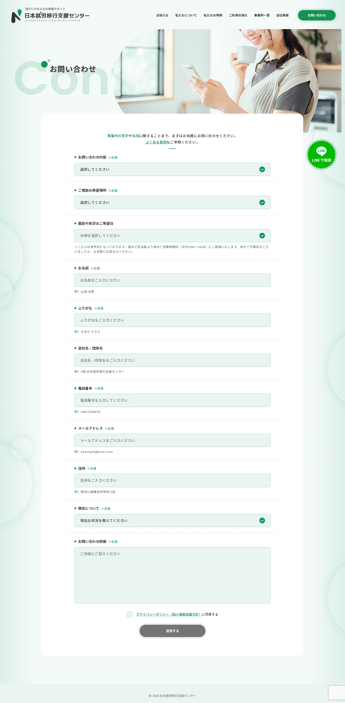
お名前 (89, 267)
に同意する (177, 614)
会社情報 (282, 15)
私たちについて (186, 15)
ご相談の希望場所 (97, 190)
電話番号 (90, 388)
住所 (87, 468)
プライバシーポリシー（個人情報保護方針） (169, 614)
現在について (94, 508)
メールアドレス (96, 428)
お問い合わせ (317, 15)
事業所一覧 (262, 15)
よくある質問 (156, 142)
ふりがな (90, 308)
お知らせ (162, 15)
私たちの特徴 (213, 15)
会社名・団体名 (90, 348)
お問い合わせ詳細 (97, 541)
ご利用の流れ (238, 15)
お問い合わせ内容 (97, 157)
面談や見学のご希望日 (95, 223)
